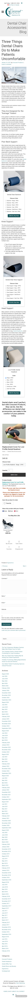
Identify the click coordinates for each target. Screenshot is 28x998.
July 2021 (4, 804)
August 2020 (5, 830)
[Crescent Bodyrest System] (7, 523)
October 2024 (5, 726)
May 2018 (4, 889)
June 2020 (5, 835)
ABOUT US (15, 991)
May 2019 (4, 861)
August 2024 (5, 731)
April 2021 (5, 811)
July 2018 (4, 884)
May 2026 (4, 681)
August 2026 (5, 674)
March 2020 (5, 842)
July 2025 (4, 704)
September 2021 (6, 799)
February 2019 (6, 868)
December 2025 (6, 693)
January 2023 (5, 766)
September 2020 (6, 828)
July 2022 (4, 778)
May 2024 (4, 738)
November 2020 (6, 823)
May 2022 (4, 780)
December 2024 (6, 721)
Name (4, 596)
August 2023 (5, 754)
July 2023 (4, 757)
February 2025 (6, 716)
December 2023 (6, 747)
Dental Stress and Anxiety (9, 966)
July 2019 (4, 858)
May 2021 (4, 809)
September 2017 (6, 906)
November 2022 (6, 768)
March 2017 (5, 920)
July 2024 (4, 733)
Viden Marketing (20, 983)
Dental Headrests (7, 961)
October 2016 (5, 932)
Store (3, 451)
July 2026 (4, 676)
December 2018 (6, 873)
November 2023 (6, 749)
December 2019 (6, 849)
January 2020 (5, 847)
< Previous (4, 566)
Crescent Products (18, 62)
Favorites (9, 549)
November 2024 (6, 723)
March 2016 (5, 948)
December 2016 (6, 927)
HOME (5, 991)
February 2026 (6, 688)
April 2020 (5, 839)
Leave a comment (6, 64)
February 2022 (6, 787)
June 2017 (5, 913)
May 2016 (4, 944)
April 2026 (5, 683)
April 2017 (5, 918)
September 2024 (6, 728)
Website (4, 609)
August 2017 (5, 908)
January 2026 (5, 690)
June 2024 (5, 735)
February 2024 (6, 742)
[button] (7, 503)
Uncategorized (6, 971)
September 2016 (6, 934)
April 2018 (5, 891)
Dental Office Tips (7, 964)
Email (3, 602)
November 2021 (6, 794)
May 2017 (4, 915)
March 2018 (5, 894)
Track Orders (19, 543)
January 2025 (5, 719)
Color (14, 375)
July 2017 (4, 910)
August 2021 (5, 802)
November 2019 (6, 851)
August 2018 (5, 882)
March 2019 (5, 865)
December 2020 (6, 820)
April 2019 (5, 863)
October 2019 (5, 854)
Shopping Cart (19, 549)
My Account (9, 543)
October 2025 (5, 697)
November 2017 (6, 901)
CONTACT (21, 991)
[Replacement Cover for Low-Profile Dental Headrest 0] (14, 434)
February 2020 (6, 844)
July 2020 (4, 832)
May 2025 (4, 709)
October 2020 (5, 825)
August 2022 (5, 775)
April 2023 (5, 761)
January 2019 (5, 870)
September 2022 (6, 773)
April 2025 (5, 712)
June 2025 (5, 707)
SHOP (9, 991)
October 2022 (5, 771)
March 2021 (5, 813)
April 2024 (5, 740)
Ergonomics (10, 563)
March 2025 (5, 714)
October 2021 (5, 797)
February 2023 (6, 764)
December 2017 (6, 899)
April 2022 (5, 783)
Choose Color (14, 198)
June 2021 (5, 806)
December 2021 (6, 792)
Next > (24, 566)
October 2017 (5, 903)
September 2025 (6, 700)
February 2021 (6, 816)
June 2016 (5, 941)
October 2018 (5, 877)
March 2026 (5, 686)
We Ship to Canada (14, 5)
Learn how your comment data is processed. (14, 630)
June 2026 (5, 678)
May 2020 (4, 837)
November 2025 (6, 695)
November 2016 (6, 929)
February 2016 (6, 951)
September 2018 (6, 880)
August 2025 (5, 702)
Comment (5, 578)
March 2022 (5, 785)
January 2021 (5, 818)
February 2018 (6, 896)
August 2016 (5, 936)
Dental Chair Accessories (14, 451)
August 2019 (5, 856)
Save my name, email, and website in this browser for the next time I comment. (13, 618)
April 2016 (5, 946)
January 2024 (5, 745)
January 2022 (5, 790)
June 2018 (5, 887)
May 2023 (4, 759)
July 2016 (4, 939)
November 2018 (6, 875)
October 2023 (5, 752)
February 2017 (6, 922)
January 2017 (5, 925)
